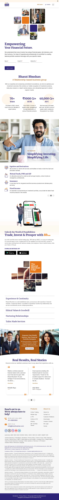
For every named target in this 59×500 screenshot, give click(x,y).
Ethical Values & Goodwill (17, 310)
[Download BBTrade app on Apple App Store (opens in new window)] (23, 253)
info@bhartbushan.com (16, 426)
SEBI (12, 435)
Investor (47, 4)
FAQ (45, 437)
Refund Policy (12, 439)
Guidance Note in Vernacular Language (14, 442)
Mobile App (34, 414)
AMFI (39, 435)
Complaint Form (40, 439)
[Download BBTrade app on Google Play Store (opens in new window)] (10, 253)
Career (45, 426)
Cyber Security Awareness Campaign (14, 441)
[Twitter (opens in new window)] (9, 430)
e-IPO (32, 417)
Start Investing (29, 348)
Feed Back (18, 437)
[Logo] (8, 4)
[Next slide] (53, 195)
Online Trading (34, 412)
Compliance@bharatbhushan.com (34, 451)
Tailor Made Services (15, 321)
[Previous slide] (48, 195)
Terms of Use (39, 437)
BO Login (46, 423)
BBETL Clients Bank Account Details (26, 439)
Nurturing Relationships (17, 316)
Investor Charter (48, 421)
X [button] (57, 1)
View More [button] (10, 383)
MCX (30, 435)
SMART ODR (45, 435)
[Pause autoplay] (51, 196)
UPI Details (42, 441)
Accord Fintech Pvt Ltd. (35, 497)
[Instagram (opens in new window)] (12, 430)
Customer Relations (49, 417)
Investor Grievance (9, 437)
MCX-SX (35, 435)
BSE (18, 435)
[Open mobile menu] (53, 4)
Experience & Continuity (17, 298)
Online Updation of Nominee (31, 441)
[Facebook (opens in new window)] (6, 430)
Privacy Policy (31, 437)
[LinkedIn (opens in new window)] (19, 430)
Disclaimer (24, 437)
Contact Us (47, 414)
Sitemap (49, 437)
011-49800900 (12, 420)
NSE (15, 435)
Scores (6, 439)
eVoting (33, 421)
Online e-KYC (34, 419)
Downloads (47, 419)
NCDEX (22, 435)
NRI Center (40, 4)
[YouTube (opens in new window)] (16, 430)
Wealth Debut (48, 439)
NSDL (26, 435)
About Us (46, 412)
